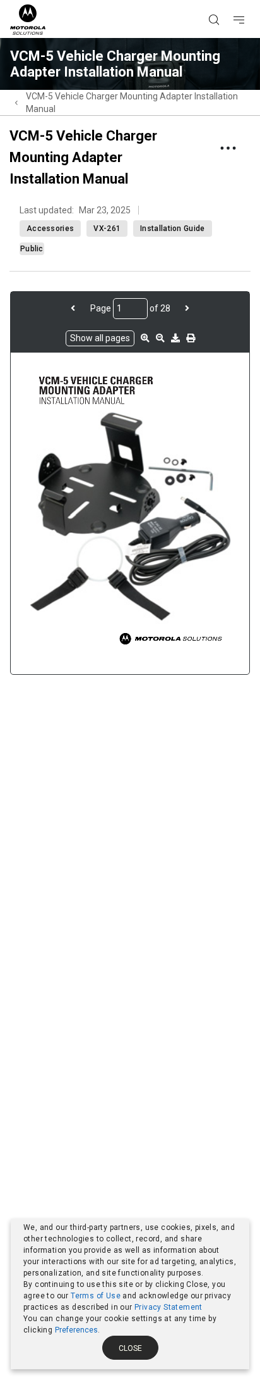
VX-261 (107, 228)
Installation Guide (172, 228)
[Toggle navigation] (250, 0)
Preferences (76, 1330)
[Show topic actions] (227, 148)
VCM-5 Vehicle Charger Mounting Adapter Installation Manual (132, 102)
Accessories (50, 228)
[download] (175, 338)
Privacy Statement (168, 1307)
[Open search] (229, 0)
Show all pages (100, 338)
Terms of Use (96, 1295)
